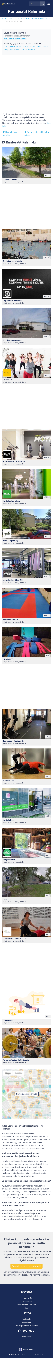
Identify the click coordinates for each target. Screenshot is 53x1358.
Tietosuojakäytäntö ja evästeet (26, 1326)
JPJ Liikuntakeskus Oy (12, 340)
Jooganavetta (9, 860)
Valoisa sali (8, 380)
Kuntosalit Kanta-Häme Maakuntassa (33, 18)
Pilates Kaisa (8, 780)
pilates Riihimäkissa (30, 49)
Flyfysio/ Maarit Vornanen (14, 939)
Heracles (6, 899)
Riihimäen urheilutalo (12, 261)
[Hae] (42, 3)
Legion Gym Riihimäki (12, 301)
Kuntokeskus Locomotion (14, 461)
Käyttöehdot (26, 1319)
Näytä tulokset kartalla (26, 1094)
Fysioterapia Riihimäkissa (36, 46)
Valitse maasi (28, 1349)
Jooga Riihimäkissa (12, 49)
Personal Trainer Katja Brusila (16, 1060)
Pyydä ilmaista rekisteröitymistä (26, 1266)
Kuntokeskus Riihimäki (13, 580)
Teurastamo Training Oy (13, 741)
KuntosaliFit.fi (8, 18)
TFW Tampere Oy (10, 541)
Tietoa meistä (26, 1298)
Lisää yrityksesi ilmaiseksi (26, 1305)
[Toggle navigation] (48, 3)
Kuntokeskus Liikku (11, 501)
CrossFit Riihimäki (11, 179)
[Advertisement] (26, 84)
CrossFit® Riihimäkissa (14, 46)
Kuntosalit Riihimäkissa (15, 38)
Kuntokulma (8, 820)
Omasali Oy (8, 1020)
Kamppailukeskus (10, 620)
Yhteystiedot (26, 1337)
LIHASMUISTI (8, 659)
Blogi (26, 1308)
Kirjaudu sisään (26, 1301)
